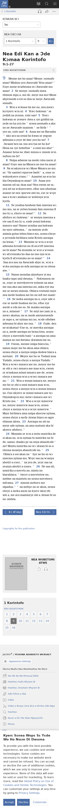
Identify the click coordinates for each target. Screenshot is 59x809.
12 (40, 213)
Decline (23, 802)
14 (49, 258)
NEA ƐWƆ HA (12, 34)
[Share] (47, 11)
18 (40, 323)
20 (17, 356)
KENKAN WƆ (11, 19)
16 (9, 299)
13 (21, 242)
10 (35, 180)
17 (26, 311)
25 (47, 450)
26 (38, 466)
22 (22, 401)
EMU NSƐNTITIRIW (13, 608)
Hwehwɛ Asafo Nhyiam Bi (19, 682)
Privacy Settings (29, 792)
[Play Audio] (40, 11)
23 (24, 421)
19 (8, 344)
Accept (9, 802)
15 (8, 274)
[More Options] (54, 11)
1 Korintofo (10, 11)
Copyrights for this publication (19, 528)
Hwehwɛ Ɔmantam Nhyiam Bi (21, 688)
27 (17, 483)
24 (8, 434)
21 (13, 381)
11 (8, 205)
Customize (40, 802)
